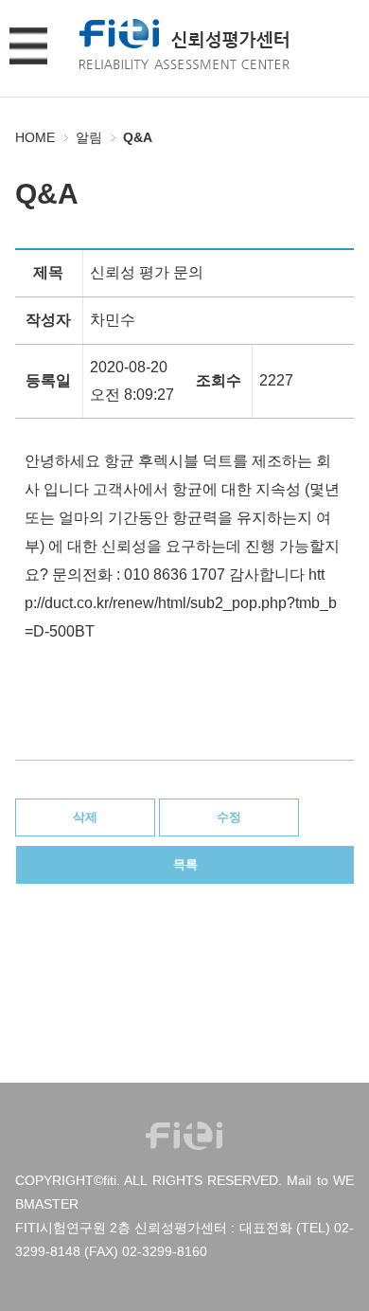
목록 (185, 864)
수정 (229, 817)
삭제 (85, 817)
